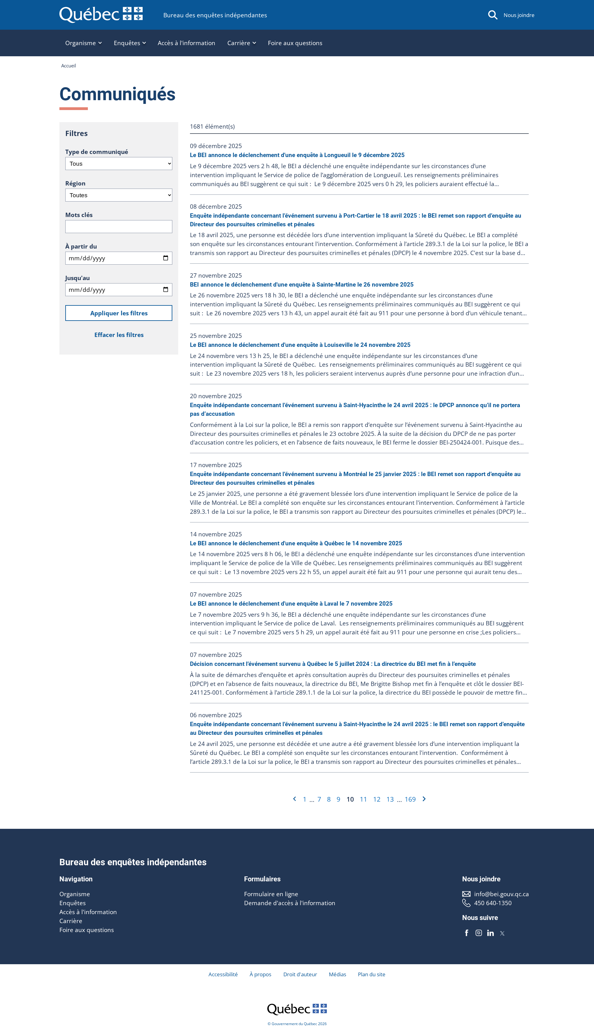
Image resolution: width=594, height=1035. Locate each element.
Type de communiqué (96, 151)
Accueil (68, 65)
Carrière (70, 921)
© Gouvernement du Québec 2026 (297, 1023)
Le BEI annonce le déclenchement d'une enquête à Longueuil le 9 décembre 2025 (297, 155)
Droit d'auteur (300, 974)
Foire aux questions (295, 43)
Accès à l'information (186, 43)
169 (410, 798)
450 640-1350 (492, 903)
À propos (260, 974)
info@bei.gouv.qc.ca (501, 894)
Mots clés (79, 215)
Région (75, 183)
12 (377, 798)
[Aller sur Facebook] (466, 933)
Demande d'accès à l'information (289, 903)
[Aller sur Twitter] (502, 933)
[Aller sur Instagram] (478, 933)
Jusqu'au (77, 278)
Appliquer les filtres (119, 313)
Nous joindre (519, 15)
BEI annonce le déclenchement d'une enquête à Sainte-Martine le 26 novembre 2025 (302, 284)
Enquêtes (72, 903)
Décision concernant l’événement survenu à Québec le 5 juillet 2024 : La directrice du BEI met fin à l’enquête (333, 663)
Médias (337, 974)
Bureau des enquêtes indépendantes (215, 15)
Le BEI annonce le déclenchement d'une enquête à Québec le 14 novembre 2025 (296, 543)
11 (363, 798)
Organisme (74, 894)
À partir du (81, 246)
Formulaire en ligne (271, 894)
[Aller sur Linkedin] (490, 933)
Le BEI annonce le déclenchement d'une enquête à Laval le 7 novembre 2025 (291, 603)
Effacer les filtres (119, 334)
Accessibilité (223, 974)
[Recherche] (493, 15)
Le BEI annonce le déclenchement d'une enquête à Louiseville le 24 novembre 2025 (300, 344)
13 (390, 798)
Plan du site (371, 974)
